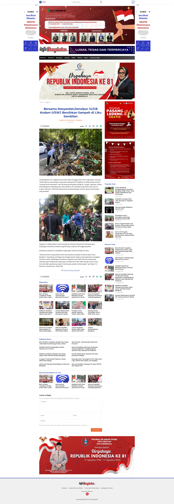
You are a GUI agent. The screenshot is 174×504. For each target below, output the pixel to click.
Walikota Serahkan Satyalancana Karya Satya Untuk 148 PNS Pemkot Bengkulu (46, 312)
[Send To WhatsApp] (100, 126)
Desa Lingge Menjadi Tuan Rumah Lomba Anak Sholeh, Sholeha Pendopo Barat (124, 225)
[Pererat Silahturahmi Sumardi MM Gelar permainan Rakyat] (62, 305)
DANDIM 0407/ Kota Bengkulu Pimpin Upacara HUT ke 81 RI (78, 295)
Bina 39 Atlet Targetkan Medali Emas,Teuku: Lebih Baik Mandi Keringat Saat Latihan (46, 295)
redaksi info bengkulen (67, 120)
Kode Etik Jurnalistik (76, 488)
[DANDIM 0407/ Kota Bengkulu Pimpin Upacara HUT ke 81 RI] (79, 288)
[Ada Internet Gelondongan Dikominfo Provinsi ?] (62, 288)
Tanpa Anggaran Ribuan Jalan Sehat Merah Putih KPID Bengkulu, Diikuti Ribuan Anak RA (78, 329)
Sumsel (67, 58)
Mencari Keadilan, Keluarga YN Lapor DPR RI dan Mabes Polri (61, 329)
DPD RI (79, 58)
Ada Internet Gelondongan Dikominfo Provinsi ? (62, 295)
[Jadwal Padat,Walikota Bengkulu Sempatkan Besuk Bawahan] (95, 322)
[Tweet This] (89, 126)
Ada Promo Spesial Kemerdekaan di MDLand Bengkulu (45, 329)
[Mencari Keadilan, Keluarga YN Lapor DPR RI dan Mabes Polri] (62, 322)
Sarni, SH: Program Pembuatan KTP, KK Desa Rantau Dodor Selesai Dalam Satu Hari (124, 234)
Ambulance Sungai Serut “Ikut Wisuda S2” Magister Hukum (124, 200)
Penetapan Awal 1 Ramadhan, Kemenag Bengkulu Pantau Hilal (122, 217)
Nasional (51, 58)
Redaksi (64, 488)
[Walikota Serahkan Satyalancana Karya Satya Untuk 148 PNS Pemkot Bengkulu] (46, 305)
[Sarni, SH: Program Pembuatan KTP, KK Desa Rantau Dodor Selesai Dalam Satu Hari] (109, 234)
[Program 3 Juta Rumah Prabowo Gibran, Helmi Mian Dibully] (79, 305)
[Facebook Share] (86, 126)
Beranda (43, 58)
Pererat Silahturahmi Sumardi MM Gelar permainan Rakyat (62, 312)
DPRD (73, 58)
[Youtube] (87, 494)
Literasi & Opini (95, 58)
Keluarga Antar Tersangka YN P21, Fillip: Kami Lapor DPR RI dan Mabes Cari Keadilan (94, 312)
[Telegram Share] (97, 126)
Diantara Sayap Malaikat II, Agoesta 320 (124, 208)
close (36, 5)
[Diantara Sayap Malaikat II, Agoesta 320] (109, 209)
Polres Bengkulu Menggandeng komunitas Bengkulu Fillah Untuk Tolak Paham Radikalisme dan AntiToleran (124, 191)
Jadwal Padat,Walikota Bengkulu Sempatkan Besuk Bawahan (94, 329)
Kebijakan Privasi (107, 488)
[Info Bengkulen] (53, 50)
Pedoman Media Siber (92, 488)
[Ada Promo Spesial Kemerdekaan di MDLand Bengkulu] (46, 322)
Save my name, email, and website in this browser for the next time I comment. (64, 425)
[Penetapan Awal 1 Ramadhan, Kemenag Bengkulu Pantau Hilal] (109, 218)
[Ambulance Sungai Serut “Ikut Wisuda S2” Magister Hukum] (109, 201)
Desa (86, 58)
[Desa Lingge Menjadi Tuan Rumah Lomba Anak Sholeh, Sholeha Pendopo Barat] (109, 226)
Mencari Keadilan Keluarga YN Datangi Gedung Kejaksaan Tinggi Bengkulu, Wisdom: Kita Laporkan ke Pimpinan (95, 295)
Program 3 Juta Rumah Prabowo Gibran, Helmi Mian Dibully (78, 312)
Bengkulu (59, 58)
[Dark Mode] (133, 2)
